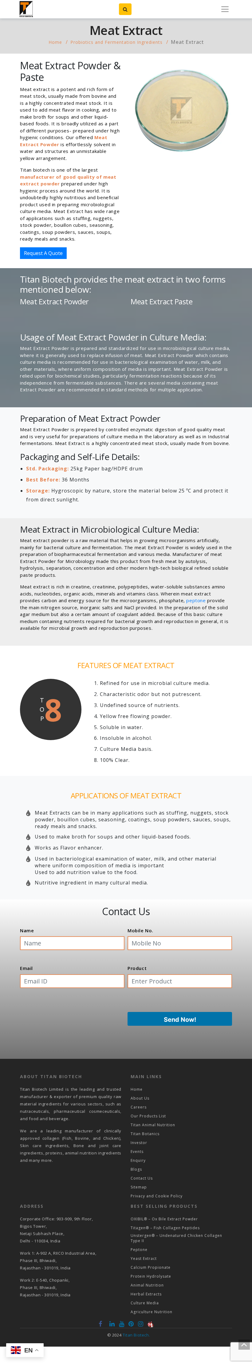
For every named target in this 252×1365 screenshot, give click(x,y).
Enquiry (138, 1160)
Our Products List (148, 1116)
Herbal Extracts (146, 1294)
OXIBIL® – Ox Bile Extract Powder (164, 1219)
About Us (140, 1098)
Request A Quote (43, 253)
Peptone (139, 1249)
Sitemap (139, 1187)
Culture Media (145, 1303)
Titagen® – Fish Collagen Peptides (165, 1227)
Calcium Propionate (151, 1267)
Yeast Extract (144, 1258)
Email (26, 968)
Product (137, 968)
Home (55, 42)
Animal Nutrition (147, 1285)
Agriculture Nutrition (151, 1311)
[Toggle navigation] (225, 9)
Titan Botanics (145, 1133)
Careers (139, 1107)
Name (27, 930)
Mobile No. (140, 930)
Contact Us (142, 1178)
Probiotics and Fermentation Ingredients (116, 42)
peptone (196, 600)
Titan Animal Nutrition (153, 1124)
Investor (139, 1142)
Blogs (136, 1169)
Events (137, 1151)
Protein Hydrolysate (151, 1276)
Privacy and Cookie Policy (157, 1196)
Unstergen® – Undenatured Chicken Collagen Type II (176, 1238)
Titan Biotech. (136, 1335)
